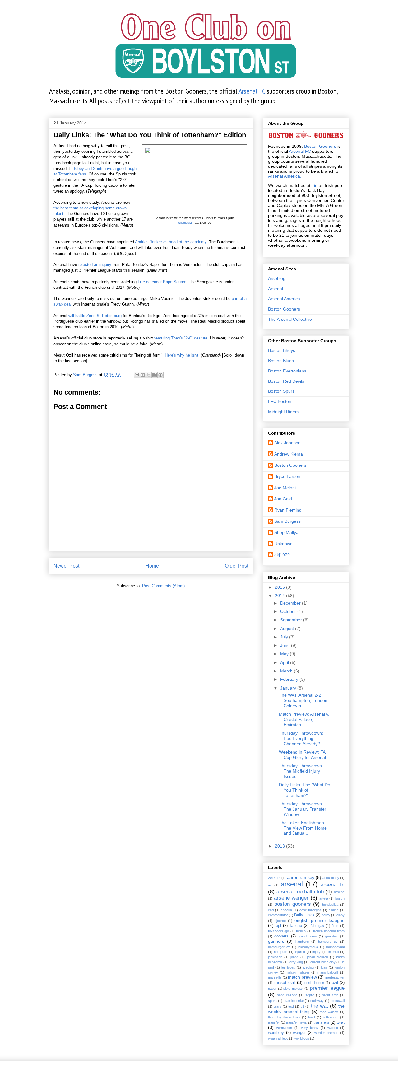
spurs (272, 1001)
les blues (288, 967)
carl (271, 910)
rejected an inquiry (94, 264)
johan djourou (317, 957)
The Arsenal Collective (290, 319)
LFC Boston (279, 401)
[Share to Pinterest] (160, 375)
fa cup (296, 925)
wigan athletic (278, 1038)
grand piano (307, 936)
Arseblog (276, 278)
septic (309, 995)
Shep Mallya (286, 532)
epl (278, 925)
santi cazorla (287, 995)
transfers (321, 1022)
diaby (340, 915)
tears (277, 1006)
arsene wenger (291, 898)
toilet (311, 1017)
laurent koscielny (323, 962)
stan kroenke (294, 1001)
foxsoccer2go (278, 931)
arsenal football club (300, 892)
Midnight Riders (283, 411)
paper (272, 988)
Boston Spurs (281, 391)
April (285, 662)
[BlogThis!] (143, 375)
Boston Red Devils (286, 381)
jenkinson (275, 957)
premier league (327, 988)
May (285, 653)
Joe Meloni (285, 487)
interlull (333, 952)
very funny (309, 1028)
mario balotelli (328, 972)
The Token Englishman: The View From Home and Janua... (303, 828)
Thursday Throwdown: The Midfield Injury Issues (301, 771)
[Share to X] (149, 375)
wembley (276, 1033)
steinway (317, 1001)
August (287, 628)
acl (270, 885)
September (291, 619)
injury (316, 952)
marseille (274, 977)
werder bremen (326, 1033)
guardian (331, 936)
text (291, 1006)
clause (334, 910)
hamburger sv (279, 947)
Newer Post (66, 565)
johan (294, 957)
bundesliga (330, 904)
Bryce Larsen (287, 476)
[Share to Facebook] (154, 375)
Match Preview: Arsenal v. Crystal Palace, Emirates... (304, 719)
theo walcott (329, 1012)
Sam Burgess (287, 521)
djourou (280, 921)
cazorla (286, 910)
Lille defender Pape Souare (162, 281)
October (288, 611)
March (287, 670)
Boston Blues (281, 360)
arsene (339, 892)
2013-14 (274, 878)
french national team (329, 931)
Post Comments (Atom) (163, 585)
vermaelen (284, 1028)
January (288, 687)
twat (340, 1022)
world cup (301, 1038)
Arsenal (275, 288)
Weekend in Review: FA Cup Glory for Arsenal (302, 755)
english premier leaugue (319, 920)
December (291, 603)
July (284, 636)
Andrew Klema (288, 453)
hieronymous (308, 947)
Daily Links (304, 915)
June (285, 645)
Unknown (283, 543)
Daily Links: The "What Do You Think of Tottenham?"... (304, 790)
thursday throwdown (284, 1017)
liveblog (308, 967)
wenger (299, 1033)
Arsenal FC (251, 91)
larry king (296, 962)
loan (324, 967)
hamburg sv (328, 941)
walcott (332, 1028)
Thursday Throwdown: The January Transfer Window (302, 809)
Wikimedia (185, 222)
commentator (278, 915)
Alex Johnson (287, 442)
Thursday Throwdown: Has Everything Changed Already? (301, 738)
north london (314, 982)
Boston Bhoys (281, 350)
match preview (302, 977)
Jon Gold (283, 498)
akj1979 (282, 554)
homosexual (335, 947)
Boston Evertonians (287, 370)
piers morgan (293, 988)
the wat (319, 1006)
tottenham (330, 1017)
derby (326, 915)
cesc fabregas (310, 910)
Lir (314, 185)
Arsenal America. (284, 176)
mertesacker (335, 977)
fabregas (317, 926)
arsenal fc (333, 885)
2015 (280, 587)
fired (335, 926)
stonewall (338, 1001)
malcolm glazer (297, 972)
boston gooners (292, 904)
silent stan (330, 995)
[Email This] (137, 375)
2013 (280, 846)
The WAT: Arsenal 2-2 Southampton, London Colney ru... (303, 700)
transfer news (296, 1022)
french (301, 931)
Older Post (236, 565)
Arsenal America (284, 298)
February (289, 679)
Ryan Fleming (288, 509)
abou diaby (330, 878)
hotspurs (280, 952)
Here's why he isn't (181, 355)
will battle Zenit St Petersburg (95, 315)
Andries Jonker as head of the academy (170, 242)
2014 (280, 595)
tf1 (302, 1006)
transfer (274, 1022)
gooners (281, 936)
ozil (335, 982)
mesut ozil (284, 982)
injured (300, 952)
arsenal (292, 884)
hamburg (302, 941)
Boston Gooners (320, 146)
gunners (276, 941)
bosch (340, 898)
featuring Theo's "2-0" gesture (180, 338)
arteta (323, 898)
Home (152, 565)
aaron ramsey (300, 877)
